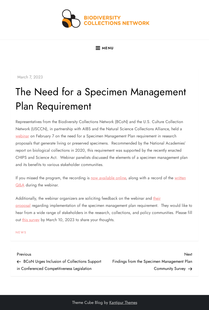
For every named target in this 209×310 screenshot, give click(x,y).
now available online (108, 178)
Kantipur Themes (123, 302)
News (21, 233)
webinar (22, 136)
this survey (31, 220)
